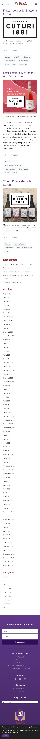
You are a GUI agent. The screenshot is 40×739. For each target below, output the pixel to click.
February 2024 (8, 408)
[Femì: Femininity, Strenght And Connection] (20, 96)
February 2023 (8, 454)
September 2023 (8, 428)
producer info (7, 592)
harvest (5, 584)
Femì (15, 162)
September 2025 (8, 336)
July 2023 (6, 435)
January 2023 (7, 458)
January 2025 (7, 366)
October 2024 (8, 378)
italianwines (26, 57)
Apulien (7, 162)
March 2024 (7, 405)
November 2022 (8, 466)
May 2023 (6, 443)
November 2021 (8, 512)
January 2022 (7, 504)
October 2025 (8, 332)
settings (15, 732)
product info (7, 596)
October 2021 (8, 516)
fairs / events (7, 581)
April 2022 (6, 493)
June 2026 (6, 301)
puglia (7, 64)
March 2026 (7, 313)
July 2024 (6, 389)
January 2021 (7, 550)
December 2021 (8, 508)
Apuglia (7, 244)
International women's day (13, 165)
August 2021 (7, 523)
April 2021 (6, 539)
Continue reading (11, 50)
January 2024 (7, 412)
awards (7, 57)
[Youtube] (5, 4)
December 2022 (8, 462)
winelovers (23, 64)
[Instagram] (8, 4)
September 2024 (8, 382)
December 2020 (8, 554)
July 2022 (6, 481)
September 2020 (8, 565)
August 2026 (7, 294)
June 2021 (6, 531)
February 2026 (8, 317)
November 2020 (8, 558)
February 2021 (8, 546)
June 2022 (6, 485)
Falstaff (16, 57)
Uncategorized (8, 600)
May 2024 (6, 397)
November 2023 (8, 420)
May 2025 (6, 351)
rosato (15, 173)
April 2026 (6, 309)
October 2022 (8, 470)
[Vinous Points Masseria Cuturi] (20, 205)
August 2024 (7, 385)
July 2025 (6, 343)
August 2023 (7, 431)
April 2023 (6, 447)
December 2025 (8, 324)
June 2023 (6, 439)
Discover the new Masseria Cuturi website (17, 272)
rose (14, 64)
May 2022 (6, 489)
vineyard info (7, 604)
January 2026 (7, 320)
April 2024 (6, 401)
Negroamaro (23, 60)
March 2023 (7, 450)
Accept (5, 735)
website (5, 607)
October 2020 (8, 562)
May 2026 (6, 305)
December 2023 (8, 416)
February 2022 (8, 500)
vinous (7, 251)
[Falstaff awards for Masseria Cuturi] (20, 27)
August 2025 (7, 340)
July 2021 (6, 527)
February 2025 (8, 362)
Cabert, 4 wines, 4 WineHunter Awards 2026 (18, 264)
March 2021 (7, 542)
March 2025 (7, 359)
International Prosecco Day (12, 282)
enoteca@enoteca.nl (20, 688)
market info (7, 588)
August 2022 (7, 477)
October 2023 (8, 424)
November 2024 (8, 374)
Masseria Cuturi (10, 60)
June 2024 (6, 393)
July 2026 (6, 297)
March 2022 (7, 496)
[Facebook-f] (2, 4)
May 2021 (6, 535)
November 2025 (8, 328)
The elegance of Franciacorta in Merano (16, 268)
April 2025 (6, 355)
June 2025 (6, 347)
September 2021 (8, 519)
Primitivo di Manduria (24, 247)
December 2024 (8, 370)
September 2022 (8, 473)
